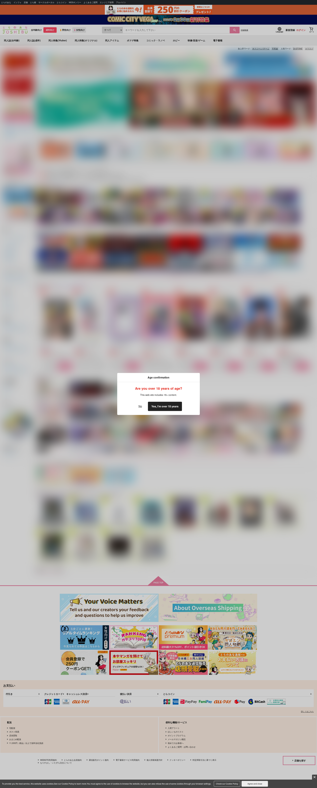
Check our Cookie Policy (227, 783)
